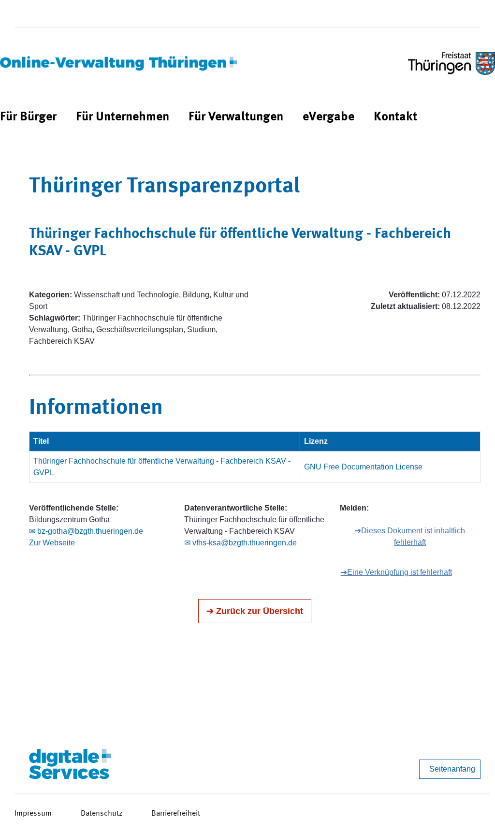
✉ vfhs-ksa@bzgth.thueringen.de (240, 543)
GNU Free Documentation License (363, 467)
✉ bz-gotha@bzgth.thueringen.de (86, 531)
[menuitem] (28, 117)
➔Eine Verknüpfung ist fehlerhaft (396, 572)
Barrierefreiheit (175, 814)
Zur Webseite (52, 543)
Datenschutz (101, 814)
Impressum (33, 814)
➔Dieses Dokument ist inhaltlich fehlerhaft (410, 536)
